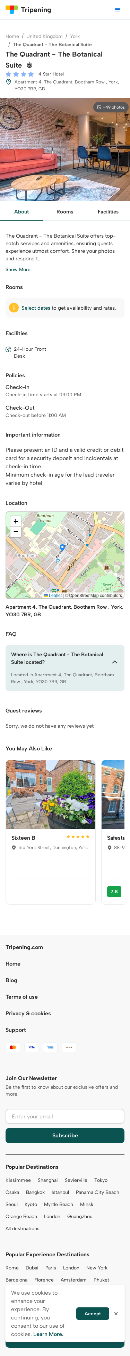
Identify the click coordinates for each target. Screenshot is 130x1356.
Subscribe (65, 1135)
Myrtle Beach (58, 1204)
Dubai (32, 1268)
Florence (44, 1280)
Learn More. (48, 1334)
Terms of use (22, 997)
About (21, 212)
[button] (62, 548)
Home (12, 36)
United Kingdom (44, 36)
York (75, 36)
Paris (50, 1268)
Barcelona (16, 1280)
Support (16, 1030)
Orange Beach (21, 1216)
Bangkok (35, 1192)
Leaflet (55, 595)
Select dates (35, 308)
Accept (93, 1314)
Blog (11, 980)
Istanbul (60, 1192)
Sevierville (76, 1180)
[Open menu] (117, 10)
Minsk (86, 1204)
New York (96, 1268)
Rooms (65, 212)
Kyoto (31, 1204)
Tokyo (100, 1180)
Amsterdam (74, 1280)
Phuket (101, 1280)
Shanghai (48, 1180)
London (52, 1216)
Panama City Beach (97, 1192)
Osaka (12, 1192)
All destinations (23, 1229)
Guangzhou (80, 1216)
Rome (12, 1268)
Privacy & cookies (28, 1013)
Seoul (12, 1204)
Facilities (108, 212)
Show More (18, 269)
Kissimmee (18, 1180)
